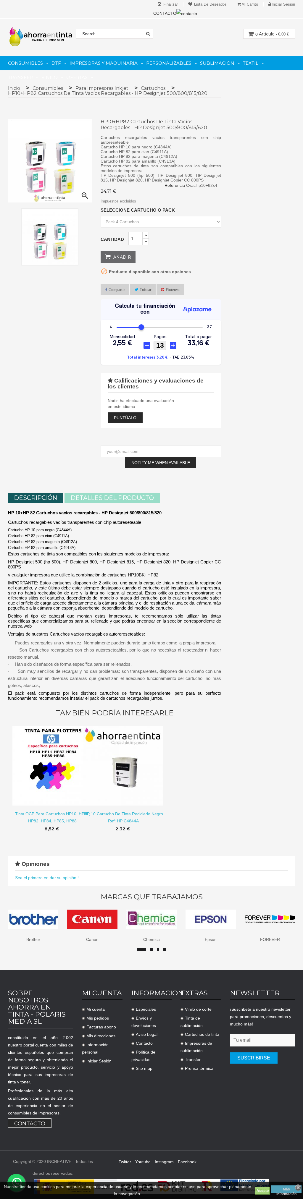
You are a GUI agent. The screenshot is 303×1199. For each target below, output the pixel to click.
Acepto (263, 1191)
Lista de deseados (210, 4)
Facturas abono (101, 1027)
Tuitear (145, 289)
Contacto (29, 1123)
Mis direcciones (100, 1035)
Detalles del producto (112, 497)
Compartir (117, 289)
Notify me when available (160, 462)
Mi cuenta (95, 1009)
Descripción (35, 497)
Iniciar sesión (283, 4)
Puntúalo (125, 417)
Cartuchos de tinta (202, 1034)
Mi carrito (249, 4)
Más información (286, 1190)
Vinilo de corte (198, 1009)
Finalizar (170, 4)
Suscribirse (253, 1057)
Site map (144, 1068)
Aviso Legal (146, 1034)
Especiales (146, 1009)
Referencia (175, 185)
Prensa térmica (199, 1068)
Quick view (52, 761)
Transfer (193, 1059)
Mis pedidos (97, 1018)
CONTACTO (164, 13)
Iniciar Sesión (99, 1061)
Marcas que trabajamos (152, 896)
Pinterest (173, 289)
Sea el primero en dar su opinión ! (47, 877)
